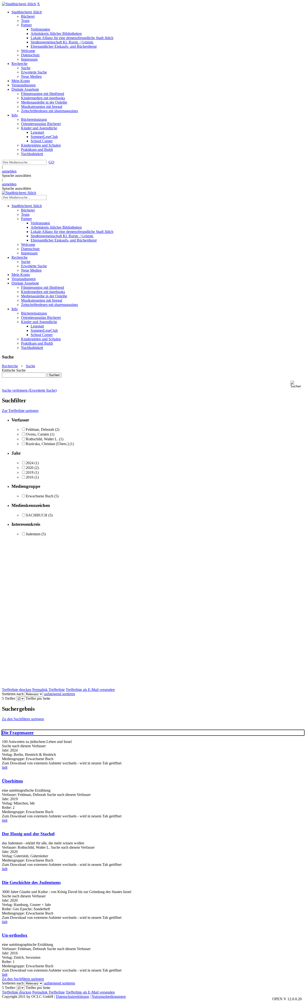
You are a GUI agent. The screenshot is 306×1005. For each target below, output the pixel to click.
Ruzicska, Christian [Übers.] (47, 444)
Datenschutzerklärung (72, 996)
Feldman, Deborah (40, 429)
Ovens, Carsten (37, 434)
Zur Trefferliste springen (20, 411)
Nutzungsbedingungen (109, 996)
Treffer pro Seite (38, 698)
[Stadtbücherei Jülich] (19, 4)
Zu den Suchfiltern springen (23, 719)
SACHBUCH (36, 515)
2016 (29, 477)
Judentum (33, 534)
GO (51, 162)
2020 (29, 468)
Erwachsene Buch (39, 496)
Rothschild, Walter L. (42, 439)
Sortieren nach (13, 694)
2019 (29, 472)
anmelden (9, 171)
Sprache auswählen (16, 176)
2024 (29, 463)
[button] (297, 384)
